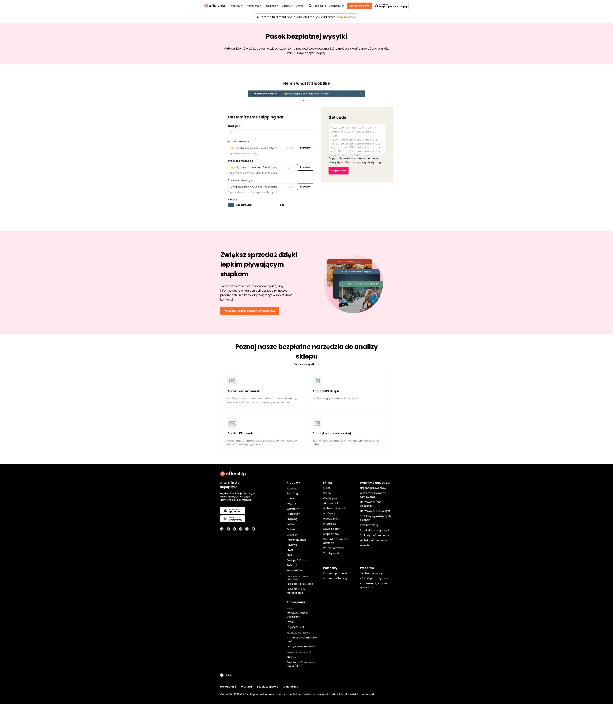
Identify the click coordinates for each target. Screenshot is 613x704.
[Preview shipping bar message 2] (306, 101)
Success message (240, 180)
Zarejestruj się (336, 5)
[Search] (310, 5)
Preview (305, 148)
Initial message (238, 141)
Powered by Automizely (265, 93)
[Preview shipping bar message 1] (303, 101)
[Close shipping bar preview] (360, 93)
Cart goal (234, 126)
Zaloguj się (320, 5)
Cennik (299, 5)
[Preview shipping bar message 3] (309, 101)
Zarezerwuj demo (359, 5)
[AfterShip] (215, 6)
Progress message (240, 161)
